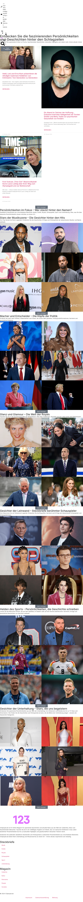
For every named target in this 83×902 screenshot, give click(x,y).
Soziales (4, 887)
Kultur (3, 876)
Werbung (55, 897)
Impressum (29, 897)
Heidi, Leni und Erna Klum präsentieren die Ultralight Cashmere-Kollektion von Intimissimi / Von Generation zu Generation (20, 76)
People (4, 883)
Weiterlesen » (6, 89)
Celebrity (4, 872)
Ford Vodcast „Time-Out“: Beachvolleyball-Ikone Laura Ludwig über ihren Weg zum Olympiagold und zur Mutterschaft (19, 184)
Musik (3, 845)
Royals (4, 852)
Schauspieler (5, 856)
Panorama (5, 879)
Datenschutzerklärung (42, 897)
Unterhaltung (6, 864)
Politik (3, 849)
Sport (3, 860)
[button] (2, 31)
